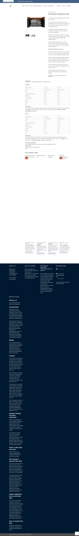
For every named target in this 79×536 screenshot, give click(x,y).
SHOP (23, 5)
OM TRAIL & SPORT (29, 5)
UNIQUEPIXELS (29, 534)
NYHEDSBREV (50, 5)
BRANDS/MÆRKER (52, 12)
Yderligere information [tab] (37, 81)
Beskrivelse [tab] (28, 81)
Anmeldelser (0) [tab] (46, 81)
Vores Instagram (12, 279)
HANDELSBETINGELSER (38, 5)
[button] (58, 6)
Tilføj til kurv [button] (29, 252)
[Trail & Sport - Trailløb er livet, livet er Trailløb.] (14, 6)
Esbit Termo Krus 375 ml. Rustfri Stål (29, 243)
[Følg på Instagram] (76, 1)
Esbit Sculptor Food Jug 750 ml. (64, 243)
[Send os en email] (77, 1)
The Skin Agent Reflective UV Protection (41, 243)
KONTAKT (45, 5)
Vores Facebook (12, 277)
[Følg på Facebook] (75, 1)
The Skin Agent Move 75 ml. (53, 242)
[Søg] (20, 6)
